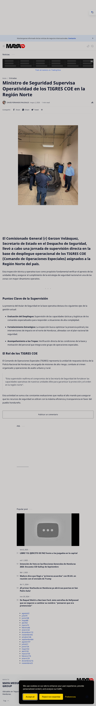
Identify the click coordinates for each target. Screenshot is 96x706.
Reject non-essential (51, 696)
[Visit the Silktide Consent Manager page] (87, 697)
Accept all (30, 696)
